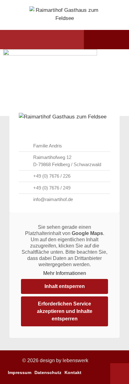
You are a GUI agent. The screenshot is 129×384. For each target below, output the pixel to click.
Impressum (19, 372)
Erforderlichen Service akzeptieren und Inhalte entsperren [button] (64, 311)
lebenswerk (75, 360)
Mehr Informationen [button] (64, 273)
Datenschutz (47, 372)
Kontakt (72, 372)
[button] (16, 39)
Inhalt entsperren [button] (64, 286)
